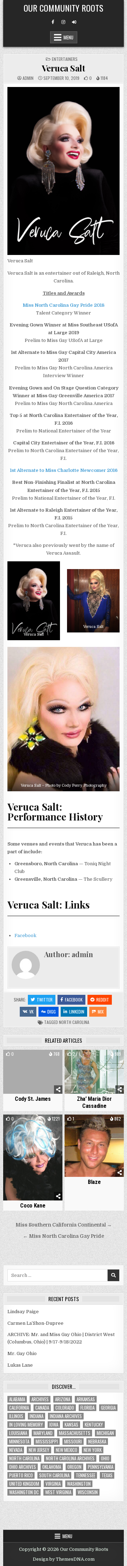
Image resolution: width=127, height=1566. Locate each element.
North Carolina (74, 1022)
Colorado (64, 1407)
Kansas (71, 1424)
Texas (107, 1475)
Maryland (43, 1433)
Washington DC (24, 1492)
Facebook (25, 935)
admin (28, 78)
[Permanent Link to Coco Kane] (32, 1157)
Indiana (36, 1416)
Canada (42, 1407)
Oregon (74, 1467)
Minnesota (19, 1441)
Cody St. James (33, 1099)
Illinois (16, 1416)
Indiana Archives (66, 1416)
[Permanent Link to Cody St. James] (32, 1072)
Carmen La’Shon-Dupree (35, 1323)
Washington (79, 1483)
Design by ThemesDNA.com (64, 1559)
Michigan (105, 1433)
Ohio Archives (22, 1467)
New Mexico (66, 1450)
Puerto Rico (21, 1475)
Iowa (53, 1424)
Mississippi (47, 1441)
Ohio (105, 1458)
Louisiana (18, 1433)
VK (31, 1012)
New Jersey (39, 1450)
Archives (40, 1399)
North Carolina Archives (70, 1458)
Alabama (17, 1399)
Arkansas (86, 1399)
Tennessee (85, 1475)
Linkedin (76, 1012)
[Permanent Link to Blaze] (94, 1146)
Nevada (15, 1450)
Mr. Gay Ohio (22, 1353)
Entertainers (65, 59)
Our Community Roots (63, 7)
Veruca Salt (63, 68)
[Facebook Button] (53, 22)
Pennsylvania (100, 1467)
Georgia (108, 1407)
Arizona (62, 1399)
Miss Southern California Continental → (64, 1225)
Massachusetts (74, 1433)
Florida (87, 1407)
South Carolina (54, 1475)
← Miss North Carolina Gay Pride (63, 1236)
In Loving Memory (26, 1424)
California (19, 1407)
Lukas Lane (20, 1365)
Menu (68, 37)
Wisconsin (88, 1492)
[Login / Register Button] (74, 22)
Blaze (94, 1182)
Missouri (73, 1441)
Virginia (53, 1483)
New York (93, 1450)
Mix (101, 1012)
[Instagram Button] (63, 22)
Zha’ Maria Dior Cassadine (94, 1102)
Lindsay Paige (23, 1311)
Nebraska (97, 1441)
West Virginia (58, 1492)
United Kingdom (24, 1483)
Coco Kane (32, 1205)
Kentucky (94, 1424)
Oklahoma (51, 1467)
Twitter (45, 1000)
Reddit (102, 1000)
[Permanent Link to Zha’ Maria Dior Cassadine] (94, 1072)
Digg (51, 1012)
